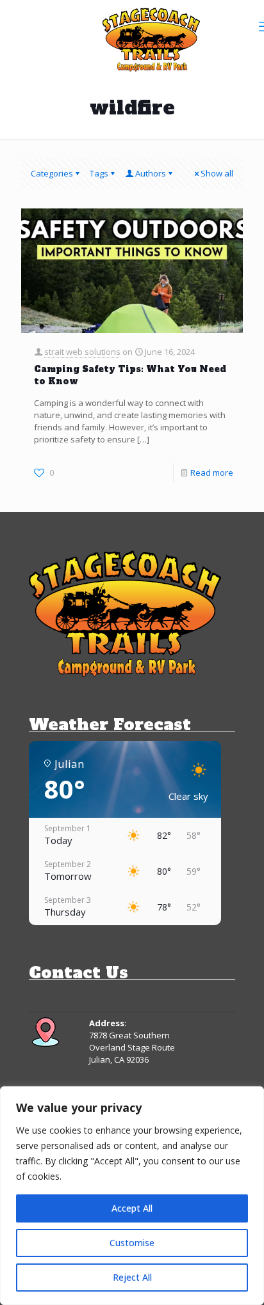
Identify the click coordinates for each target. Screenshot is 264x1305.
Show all (217, 173)
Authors (150, 173)
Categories (52, 173)
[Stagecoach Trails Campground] (151, 38)
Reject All (132, 1277)
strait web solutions (82, 351)
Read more (211, 472)
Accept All (132, 1208)
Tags (99, 173)
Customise (132, 1243)
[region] (132, 1195)
